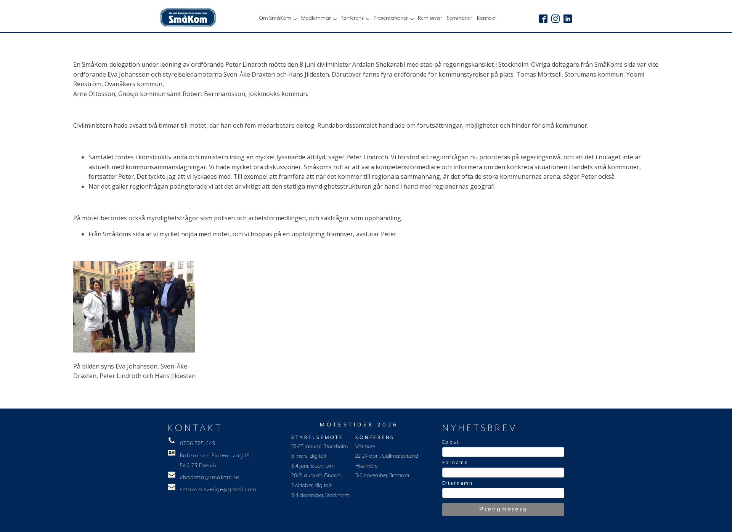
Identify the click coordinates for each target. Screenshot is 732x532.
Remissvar (430, 18)
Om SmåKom (275, 18)
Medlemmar (316, 18)
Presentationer (391, 18)
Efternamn (457, 483)
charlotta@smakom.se (209, 477)
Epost (450, 442)
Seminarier (459, 18)
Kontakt (486, 18)
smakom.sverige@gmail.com (218, 490)
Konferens (352, 18)
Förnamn (455, 462)
